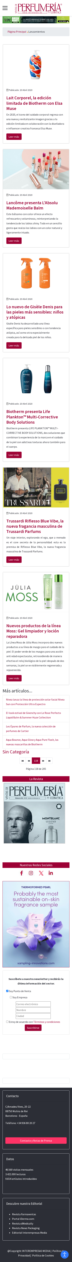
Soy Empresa (20, 997)
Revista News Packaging (26, 1228)
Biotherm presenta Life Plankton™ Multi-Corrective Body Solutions (32, 417)
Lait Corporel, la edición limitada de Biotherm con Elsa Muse (34, 103)
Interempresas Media (35, 1232)
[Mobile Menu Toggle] (5, 7)
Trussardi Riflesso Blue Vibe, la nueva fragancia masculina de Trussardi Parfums (35, 526)
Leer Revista (34, 820)
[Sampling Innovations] (36, 924)
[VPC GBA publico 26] (36, 19)
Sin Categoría (16, 752)
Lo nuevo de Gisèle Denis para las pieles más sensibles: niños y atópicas (34, 312)
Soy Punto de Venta (20, 991)
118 (36, 760)
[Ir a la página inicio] (22, 760)
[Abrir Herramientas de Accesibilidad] (65, 1255)
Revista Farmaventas (24, 1214)
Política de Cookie (42, 1255)
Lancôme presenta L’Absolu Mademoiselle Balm (32, 205)
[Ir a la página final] (49, 760)
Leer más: (14, 136)
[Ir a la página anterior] (29, 760)
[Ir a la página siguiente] (43, 760)
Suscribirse (33, 1027)
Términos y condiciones (46, 1021)
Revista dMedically (22, 1223)
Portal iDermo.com (23, 1218)
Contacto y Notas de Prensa (36, 1140)
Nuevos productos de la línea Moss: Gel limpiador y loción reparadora (33, 631)
